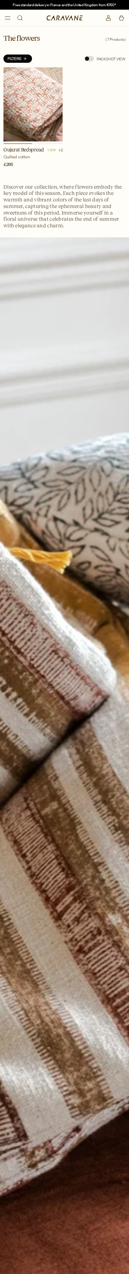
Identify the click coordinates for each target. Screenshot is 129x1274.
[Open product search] (20, 18)
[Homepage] (64, 17)
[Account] (108, 18)
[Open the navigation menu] (7, 17)
